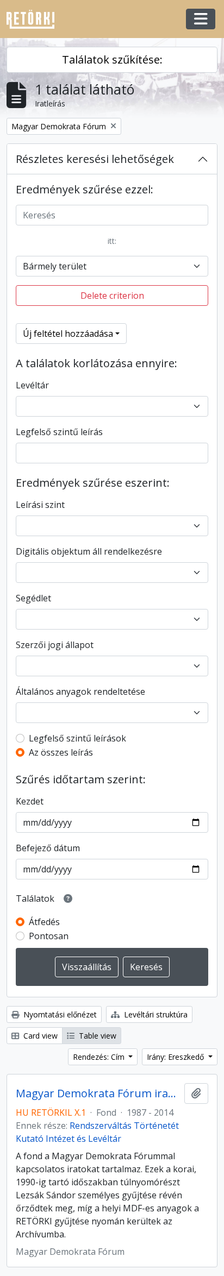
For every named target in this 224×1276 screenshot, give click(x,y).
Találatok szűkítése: (112, 59)
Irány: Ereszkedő (176, 1057)
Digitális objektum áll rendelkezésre (89, 551)
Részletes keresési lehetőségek (95, 159)
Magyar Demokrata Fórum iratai (98, 1093)
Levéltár (32, 385)
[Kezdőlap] (35, 19)
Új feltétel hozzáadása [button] (68, 334)
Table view (96, 1035)
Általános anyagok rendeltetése (80, 691)
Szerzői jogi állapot (55, 645)
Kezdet (29, 801)
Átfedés (44, 922)
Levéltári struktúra (155, 1014)
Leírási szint (40, 505)
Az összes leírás (61, 752)
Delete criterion (112, 295)
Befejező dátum (48, 848)
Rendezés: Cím (100, 1057)
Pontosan (49, 936)
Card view (39, 1035)
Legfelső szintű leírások (77, 738)
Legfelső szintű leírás (59, 432)
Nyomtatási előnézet (59, 1014)
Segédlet (33, 598)
